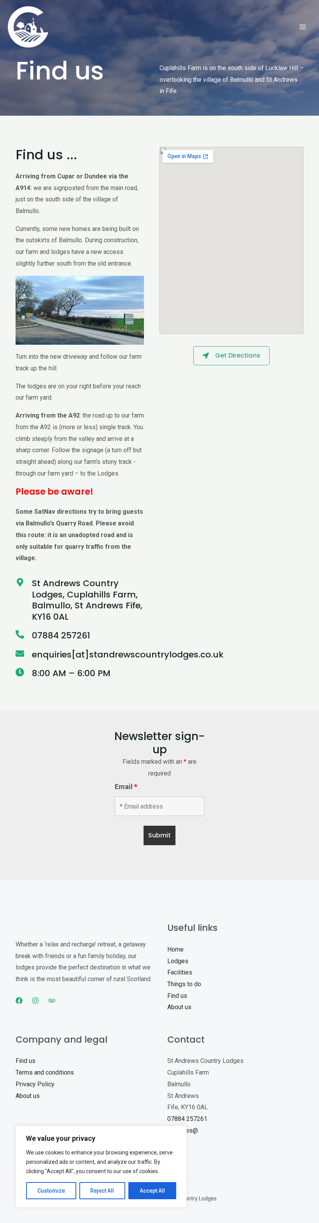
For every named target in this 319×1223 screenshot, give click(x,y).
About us (179, 1007)
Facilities (179, 972)
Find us (177, 995)
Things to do (184, 984)
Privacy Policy (35, 1084)
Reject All (102, 1191)
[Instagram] (35, 1000)
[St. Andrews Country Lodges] (28, 27)
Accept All (152, 1191)
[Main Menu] (302, 26)
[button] (231, 355)
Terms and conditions (45, 1072)
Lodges (177, 961)
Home (175, 949)
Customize (51, 1191)
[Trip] (51, 1000)
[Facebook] (19, 1000)
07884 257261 (187, 1119)
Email (126, 786)
